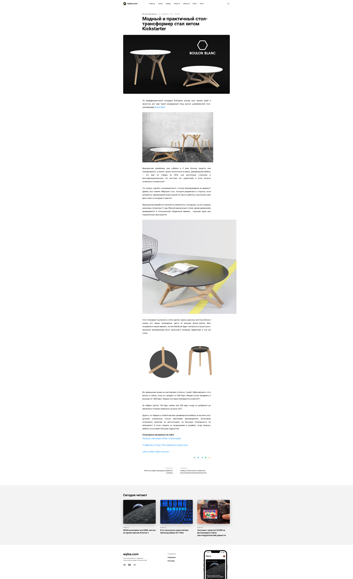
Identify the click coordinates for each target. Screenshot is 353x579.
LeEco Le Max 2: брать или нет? (155, 452)
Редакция (172, 557)
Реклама (171, 561)
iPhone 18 (186, 3)
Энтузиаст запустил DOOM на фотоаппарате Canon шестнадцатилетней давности (211, 532)
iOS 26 (194, 3)
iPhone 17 (177, 3)
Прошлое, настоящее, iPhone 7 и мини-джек (161, 438)
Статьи (160, 3)
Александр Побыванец (151, 14)
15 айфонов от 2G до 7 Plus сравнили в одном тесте (165, 445)
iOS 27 (202, 3)
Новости (152, 3)
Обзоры (168, 3)
